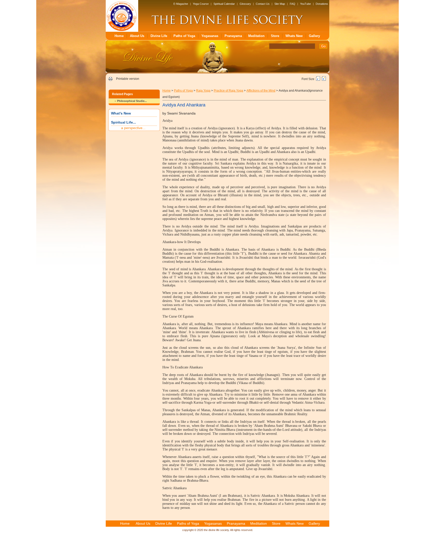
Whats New (294, 36)
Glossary (245, 3)
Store (275, 36)
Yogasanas (209, 36)
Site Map (279, 3)
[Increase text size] (324, 80)
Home (119, 36)
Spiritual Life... (123, 122)
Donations (322, 3)
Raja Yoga (203, 90)
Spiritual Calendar (224, 3)
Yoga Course (201, 3)
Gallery (314, 36)
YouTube (305, 3)
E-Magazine (180, 3)
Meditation (256, 36)
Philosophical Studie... (132, 100)
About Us (137, 36)
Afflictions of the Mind (260, 90)
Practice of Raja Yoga (228, 90)
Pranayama (233, 36)
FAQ (292, 3)
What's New (121, 113)
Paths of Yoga (184, 36)
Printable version (127, 79)
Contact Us (263, 3)
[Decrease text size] (318, 80)
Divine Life (159, 36)
